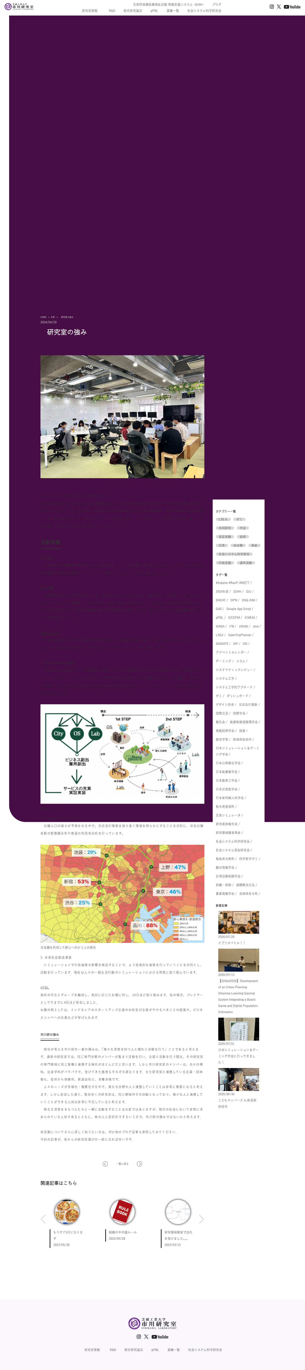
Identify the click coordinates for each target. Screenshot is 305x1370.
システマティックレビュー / (235, 669)
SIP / (236, 643)
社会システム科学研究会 (204, 10)
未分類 (238, 545)
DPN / (235, 600)
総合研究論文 (133, 10)
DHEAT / (222, 600)
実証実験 (225, 536)
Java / (257, 626)
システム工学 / (226, 678)
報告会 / (221, 722)
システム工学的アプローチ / (235, 687)
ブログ (216, 4)
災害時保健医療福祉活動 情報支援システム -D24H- (168, 4)
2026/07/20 (232, 939)
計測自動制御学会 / (229, 876)
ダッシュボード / (239, 695)
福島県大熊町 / (226, 858)
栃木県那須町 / (226, 806)
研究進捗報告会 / (228, 824)
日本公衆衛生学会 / (229, 763)
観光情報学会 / (226, 867)
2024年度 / (223, 591)
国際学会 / (240, 713)
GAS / (220, 608)
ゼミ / (220, 695)
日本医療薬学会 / (228, 771)
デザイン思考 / (226, 704)
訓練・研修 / (225, 884)
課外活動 (246, 562)
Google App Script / (240, 608)
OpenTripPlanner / (241, 635)
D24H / (238, 591)
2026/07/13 (238, 993)
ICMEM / (251, 617)
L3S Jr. (223, 519)
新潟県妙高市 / (243, 739)
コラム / (242, 661)
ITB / (232, 626)
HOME (43, 317)
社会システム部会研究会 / (234, 850)
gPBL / (221, 617)
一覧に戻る (122, 1164)
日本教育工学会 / (228, 780)
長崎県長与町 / (249, 893)
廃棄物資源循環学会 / (245, 722)
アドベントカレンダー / (232, 652)
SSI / (246, 643)
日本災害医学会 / (228, 789)
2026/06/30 (237, 1100)
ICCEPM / (235, 617)
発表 (254, 545)
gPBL (154, 10)
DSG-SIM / (249, 600)
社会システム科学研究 (234, 554)
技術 (243, 536)
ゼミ (239, 519)
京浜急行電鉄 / (249, 704)
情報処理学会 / (226, 730)
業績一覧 (173, 10)
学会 (243, 528)
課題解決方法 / (246, 884)
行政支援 (225, 562)
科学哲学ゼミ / (249, 858)
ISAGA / (221, 626)
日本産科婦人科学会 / (231, 797)
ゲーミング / (225, 661)
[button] (43, 1219)
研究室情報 (91, 10)
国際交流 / (223, 713)
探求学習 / (223, 739)
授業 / (243, 730)
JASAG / (244, 626)
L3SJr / (221, 635)
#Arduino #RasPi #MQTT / (234, 582)
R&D (112, 10)
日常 (53, 317)
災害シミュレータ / (229, 815)
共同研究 (225, 528)
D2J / (250, 591)
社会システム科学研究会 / (234, 841)
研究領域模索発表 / (229, 832)
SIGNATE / (223, 643)
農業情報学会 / (226, 893)
